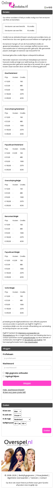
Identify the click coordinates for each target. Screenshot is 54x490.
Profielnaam (8, 354)
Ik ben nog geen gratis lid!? (14, 392)
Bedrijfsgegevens (26, 475)
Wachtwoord (8, 363)
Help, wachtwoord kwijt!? (13, 389)
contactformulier (29, 337)
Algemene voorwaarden (17, 478)
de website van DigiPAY (33, 340)
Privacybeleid (42, 475)
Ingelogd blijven (11, 376)
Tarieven (34, 478)
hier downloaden (31, 342)
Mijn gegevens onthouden (16, 373)
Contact (43, 478)
